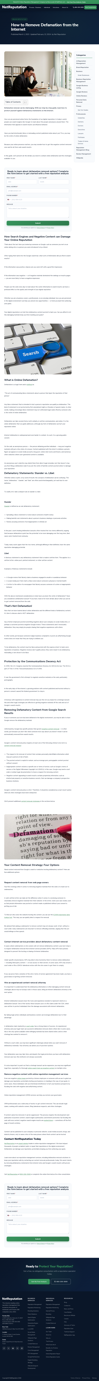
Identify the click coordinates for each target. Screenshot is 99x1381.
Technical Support (69, 1332)
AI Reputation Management (81, 62)
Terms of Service (41, 228)
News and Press (68, 1309)
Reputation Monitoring (34, 1308)
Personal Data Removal (81, 101)
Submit (38, 223)
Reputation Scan (68, 1328)
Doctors (80, 126)
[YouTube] (13, 1348)
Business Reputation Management (83, 80)
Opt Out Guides (83, 110)
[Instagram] (17, 1348)
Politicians (81, 137)
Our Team (49, 1332)
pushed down (48, 1120)
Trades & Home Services (83, 142)
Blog (65, 1302)
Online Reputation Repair (53, 1354)
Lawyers (80, 133)
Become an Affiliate (69, 1315)
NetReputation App (69, 1335)
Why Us (48, 1338)
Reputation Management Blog (82, 149)
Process (31, 7)
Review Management (83, 154)
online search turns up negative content (41, 1068)
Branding (48, 1314)
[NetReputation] (12, 1299)
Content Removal (33, 1344)
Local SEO (31, 1329)
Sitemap (94, 1378)
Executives (81, 130)
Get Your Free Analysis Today (76, 2)
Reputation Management (35, 1304)
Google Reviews (81, 92)
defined (29, 385)
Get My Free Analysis (39, 1282)
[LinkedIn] (22, 1348)
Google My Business (34, 1357)
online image (21, 1078)
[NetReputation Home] (14, 7)
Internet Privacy (50, 1311)
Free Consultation (90, 7)
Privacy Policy (50, 228)
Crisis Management (33, 1350)
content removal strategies (30, 801)
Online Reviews (81, 96)
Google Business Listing (82, 87)
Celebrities (81, 118)
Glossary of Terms (69, 1325)
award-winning (23, 1143)
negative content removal (50, 729)
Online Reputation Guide (53, 1357)
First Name (11, 178)
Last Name (42, 178)
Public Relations (32, 1314)
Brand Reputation (82, 67)
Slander (6, 506)
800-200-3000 (79, 7)
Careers (66, 1319)
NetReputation (9, 1143)
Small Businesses (83, 75)
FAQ (65, 1322)
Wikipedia (79, 158)
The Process (49, 1341)
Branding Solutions (33, 1311)
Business (79, 71)
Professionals (81, 114)
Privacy (78, 106)
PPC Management (33, 1353)
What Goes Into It (51, 1345)
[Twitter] (8, 1348)
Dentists (81, 122)
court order (30, 1026)
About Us (48, 1335)
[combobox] (9, 199)
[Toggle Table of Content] (24, 102)
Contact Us (67, 1306)
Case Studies (68, 1312)
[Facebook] (4, 1348)
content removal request (12, 746)
